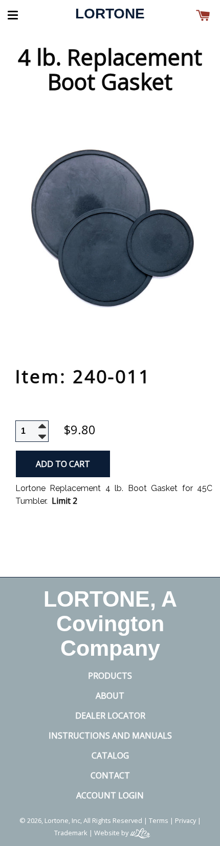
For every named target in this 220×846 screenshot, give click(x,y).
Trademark (70, 832)
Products (110, 675)
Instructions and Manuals (110, 735)
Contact (110, 775)
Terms (158, 820)
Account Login (110, 795)
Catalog (110, 755)
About (110, 695)
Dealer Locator (110, 715)
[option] (110, 229)
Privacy (185, 820)
